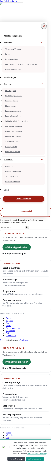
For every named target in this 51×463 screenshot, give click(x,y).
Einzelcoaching (11, 59)
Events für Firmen (12, 182)
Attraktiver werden (13, 141)
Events (8, 318)
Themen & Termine (13, 49)
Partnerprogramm (22, 303)
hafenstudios (19, 313)
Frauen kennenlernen (13, 116)
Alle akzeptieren (34, 459)
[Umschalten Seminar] (42, 42)
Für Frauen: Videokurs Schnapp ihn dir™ (22, 64)
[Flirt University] (25, 11)
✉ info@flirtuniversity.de (14, 253)
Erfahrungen (10, 77)
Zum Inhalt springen (8, 1)
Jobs (7, 323)
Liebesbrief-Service (13, 69)
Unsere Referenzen (13, 171)
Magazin (9, 321)
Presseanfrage (15, 282)
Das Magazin (10, 91)
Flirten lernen (10, 106)
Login (6, 189)
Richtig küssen (11, 147)
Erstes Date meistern (13, 131)
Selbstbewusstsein (12, 152)
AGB (8, 333)
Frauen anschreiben (13, 136)
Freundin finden (11, 101)
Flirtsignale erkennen (13, 126)
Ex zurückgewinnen (13, 96)
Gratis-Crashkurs (23, 199)
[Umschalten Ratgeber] (42, 84)
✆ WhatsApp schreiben (16, 247)
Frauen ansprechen (13, 111)
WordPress (23, 340)
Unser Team (10, 166)
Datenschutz (11, 335)
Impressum (10, 330)
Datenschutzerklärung (37, 453)
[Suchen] (27, 227)
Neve (2, 340)
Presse (8, 325)
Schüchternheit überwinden (16, 121)
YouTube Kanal (11, 176)
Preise (7, 54)
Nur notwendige (16, 459)
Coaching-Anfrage (25, 271)
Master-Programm (13, 36)
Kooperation (22, 292)
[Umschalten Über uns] (42, 160)
